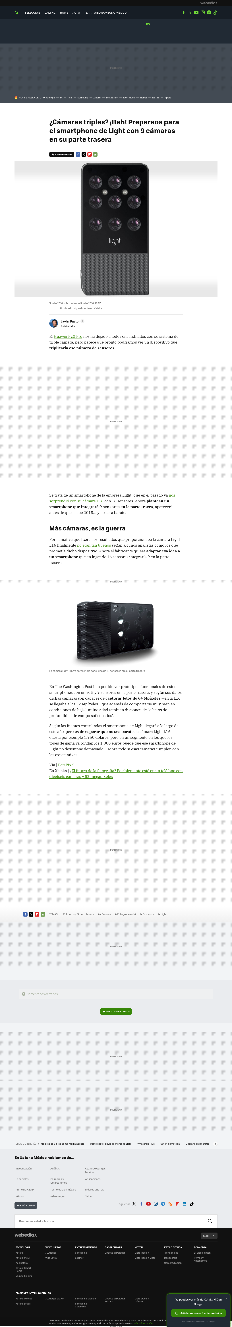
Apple (168, 97)
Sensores (148, 914)
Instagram (202, 12)
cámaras (105, 914)
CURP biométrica (170, 1143)
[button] (72, 321)
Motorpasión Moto (145, 1257)
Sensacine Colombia (81, 1305)
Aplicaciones (93, 1179)
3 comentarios (63, 154)
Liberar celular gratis (197, 1143)
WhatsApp (49, 97)
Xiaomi (97, 97)
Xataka (20, 1252)
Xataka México (24, 1298)
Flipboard (89, 154)
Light (164, 914)
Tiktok (215, 12)
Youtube (196, 12)
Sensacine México (85, 1298)
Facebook (183, 12)
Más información (143, 1323)
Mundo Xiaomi (24, 1276)
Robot (143, 97)
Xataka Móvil (23, 1257)
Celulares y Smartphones (78, 914)
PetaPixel (66, 764)
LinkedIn (184, 1203)
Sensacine (81, 1252)
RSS (170, 1203)
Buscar (210, 1221)
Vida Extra (51, 1257)
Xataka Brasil (23, 1303)
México (20, 1196)
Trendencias (171, 1252)
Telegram (163, 1203)
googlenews (209, 12)
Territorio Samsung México (105, 12)
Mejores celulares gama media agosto (63, 1143)
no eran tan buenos (94, 545)
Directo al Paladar (115, 1252)
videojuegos (57, 1196)
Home (64, 12)
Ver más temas (25, 1205)
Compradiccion (173, 1262)
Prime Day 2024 (25, 1189)
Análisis (55, 1168)
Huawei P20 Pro (68, 336)
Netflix (156, 97)
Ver (118, 1011)
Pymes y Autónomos (200, 1259)
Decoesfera (170, 1257)
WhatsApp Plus (146, 1143)
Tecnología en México (63, 1189)
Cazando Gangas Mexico (95, 1170)
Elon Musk (129, 97)
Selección (32, 12)
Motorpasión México (141, 1300)
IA (61, 97)
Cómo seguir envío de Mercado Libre (111, 1143)
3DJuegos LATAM (54, 1298)
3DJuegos (50, 1252)
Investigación (24, 1168)
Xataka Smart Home (23, 1269)
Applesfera (22, 1262)
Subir (206, 1235)
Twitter (190, 12)
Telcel (88, 1196)
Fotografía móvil (126, 914)
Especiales (22, 1179)
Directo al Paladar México (115, 1300)
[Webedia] (209, 3)
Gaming (50, 12)
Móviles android (94, 1189)
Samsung (82, 97)
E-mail (95, 154)
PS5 (70, 97)
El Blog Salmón (202, 1252)
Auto (76, 12)
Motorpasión (141, 1252)
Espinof (79, 1257)
